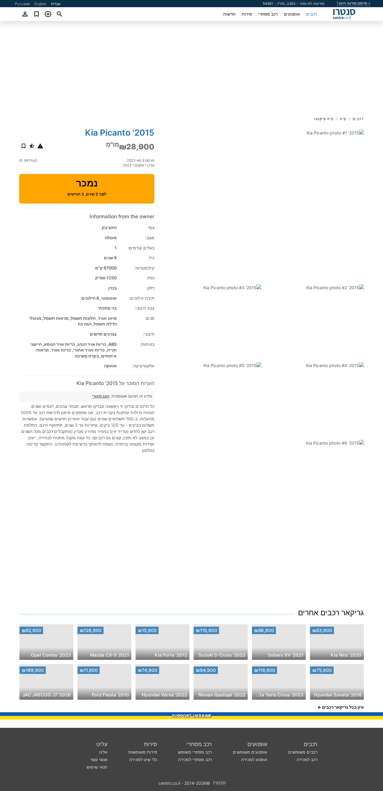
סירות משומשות (142, 751)
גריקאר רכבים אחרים (331, 612)
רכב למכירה (307, 759)
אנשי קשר (98, 759)
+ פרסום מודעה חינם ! (353, 3)
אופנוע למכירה (254, 759)
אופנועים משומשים (250, 751)
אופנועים (292, 13)
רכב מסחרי (268, 13)
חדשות (229, 13)
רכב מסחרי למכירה (195, 759)
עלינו (101, 744)
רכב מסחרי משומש (195, 751)
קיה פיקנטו (323, 119)
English (40, 3)
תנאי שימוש (96, 766)
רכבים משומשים (302, 751)
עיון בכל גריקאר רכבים (343, 707)
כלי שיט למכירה (143, 759)
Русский (22, 3)
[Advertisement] (191, 71)
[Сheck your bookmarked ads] (36, 14)
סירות (247, 13)
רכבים (311, 13)
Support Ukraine (192, 715)
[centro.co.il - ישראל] (219, 782)
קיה (343, 119)
